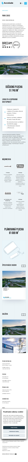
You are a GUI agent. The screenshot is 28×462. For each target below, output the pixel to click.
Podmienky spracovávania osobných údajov (11, 446)
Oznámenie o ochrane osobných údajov (10, 447)
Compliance (4, 449)
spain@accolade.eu (6, 393)
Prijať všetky (14, 427)
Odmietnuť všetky (14, 431)
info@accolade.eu (6, 367)
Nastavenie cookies (6, 450)
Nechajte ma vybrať (14, 435)
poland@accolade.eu (6, 380)
